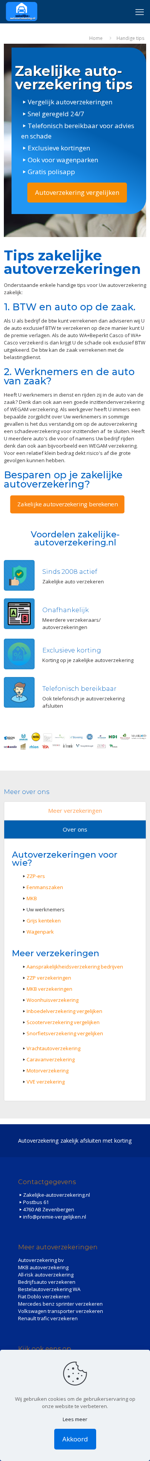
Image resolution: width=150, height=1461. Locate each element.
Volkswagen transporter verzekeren (60, 1311)
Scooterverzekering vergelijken (63, 1022)
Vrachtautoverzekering (53, 1048)
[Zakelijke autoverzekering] (21, 11)
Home (96, 38)
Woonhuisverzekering (52, 1000)
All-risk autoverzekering (45, 1274)
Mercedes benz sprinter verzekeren (60, 1303)
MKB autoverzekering (43, 1267)
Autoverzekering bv (41, 1260)
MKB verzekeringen (49, 988)
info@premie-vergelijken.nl (54, 1216)
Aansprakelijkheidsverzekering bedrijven (75, 966)
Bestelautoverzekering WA (49, 1289)
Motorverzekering (47, 1070)
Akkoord (75, 1439)
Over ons (75, 829)
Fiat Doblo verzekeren (44, 1296)
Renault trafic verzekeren (48, 1318)
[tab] (75, 811)
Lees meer (75, 1419)
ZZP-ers (36, 876)
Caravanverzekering (51, 1059)
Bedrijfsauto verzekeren (46, 1281)
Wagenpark (40, 931)
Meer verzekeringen (75, 810)
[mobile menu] (139, 11)
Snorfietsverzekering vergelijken (65, 1033)
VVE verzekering (46, 1081)
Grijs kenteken (44, 920)
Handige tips (130, 38)
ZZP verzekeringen (49, 977)
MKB (32, 898)
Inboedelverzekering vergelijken (64, 1011)
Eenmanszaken (45, 887)
